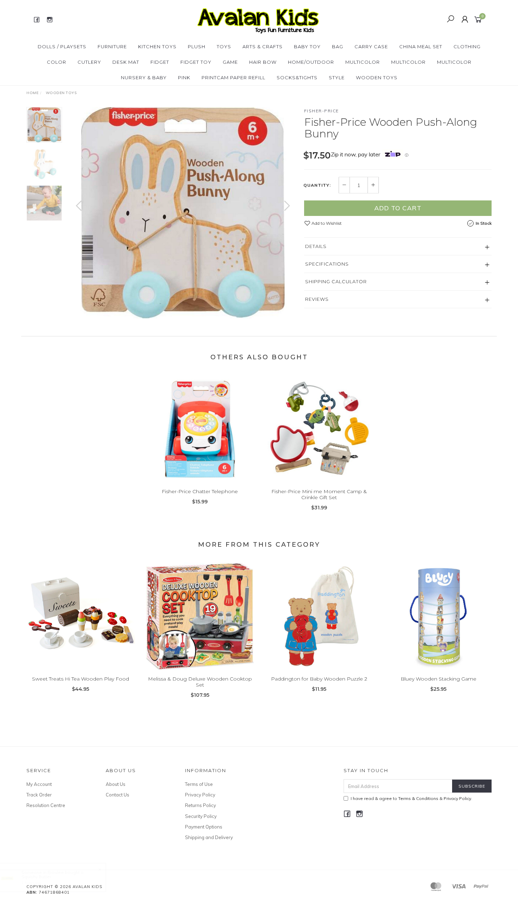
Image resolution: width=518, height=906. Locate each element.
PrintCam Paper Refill (233, 77)
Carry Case (371, 46)
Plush (196, 46)
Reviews (317, 299)
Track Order (39, 795)
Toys (224, 46)
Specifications (327, 264)
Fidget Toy (195, 62)
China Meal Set (420, 46)
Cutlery (89, 62)
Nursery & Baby (144, 77)
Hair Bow (263, 62)
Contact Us (117, 795)
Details (316, 246)
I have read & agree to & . (411, 798)
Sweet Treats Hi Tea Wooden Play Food (80, 679)
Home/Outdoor (311, 62)
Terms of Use (199, 784)
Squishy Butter (36, 876)
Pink (184, 77)
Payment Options (203, 827)
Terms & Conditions (418, 798)
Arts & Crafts (262, 46)
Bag (337, 46)
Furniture (112, 46)
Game (230, 62)
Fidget (159, 62)
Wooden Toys (376, 77)
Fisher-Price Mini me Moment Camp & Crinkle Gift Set (319, 494)
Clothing (467, 46)
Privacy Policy (200, 795)
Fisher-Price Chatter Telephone (200, 491)
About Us (115, 784)
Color (56, 62)
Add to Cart (397, 208)
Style (337, 77)
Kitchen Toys (157, 46)
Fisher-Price (321, 110)
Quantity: (317, 185)
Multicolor (362, 62)
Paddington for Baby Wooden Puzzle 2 (319, 679)
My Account (39, 784)
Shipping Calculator (336, 281)
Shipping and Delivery (209, 837)
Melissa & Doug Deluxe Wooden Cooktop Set (200, 682)
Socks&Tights (297, 77)
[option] (183, 212)
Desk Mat (125, 62)
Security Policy (201, 816)
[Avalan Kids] (258, 19)
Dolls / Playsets (62, 46)
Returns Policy (200, 805)
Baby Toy (307, 46)
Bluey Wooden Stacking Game (438, 679)
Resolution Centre (45, 805)
